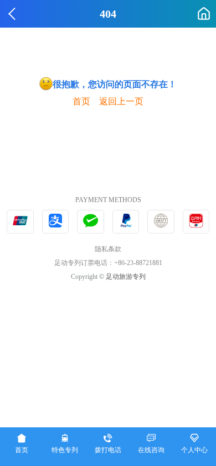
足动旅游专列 (126, 276)
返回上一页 (121, 101)
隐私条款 (108, 249)
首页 (81, 101)
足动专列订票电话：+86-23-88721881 (108, 263)
